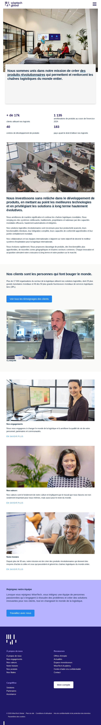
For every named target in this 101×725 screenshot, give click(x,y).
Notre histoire (12, 666)
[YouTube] (20, 705)
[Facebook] (12, 705)
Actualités (58, 659)
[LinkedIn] (7, 705)
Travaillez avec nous (20, 613)
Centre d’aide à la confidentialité (67, 669)
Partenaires (11, 691)
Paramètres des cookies (16, 717)
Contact (57, 672)
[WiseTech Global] (13, 4)
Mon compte (63, 685)
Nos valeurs (11, 662)
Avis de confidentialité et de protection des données (72, 713)
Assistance (11, 694)
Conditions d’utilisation (44, 713)
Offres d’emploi (60, 656)
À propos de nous (14, 656)
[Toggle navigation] (95, 4)
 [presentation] (7, 366)
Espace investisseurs (63, 662)
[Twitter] (16, 705)
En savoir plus (14, 436)
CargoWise (11, 683)
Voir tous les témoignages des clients (29, 299)
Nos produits (11, 669)
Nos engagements (14, 659)
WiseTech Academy (62, 666)
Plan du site (30, 713)
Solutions (10, 687)
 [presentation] (94, 366)
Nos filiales (11, 672)
